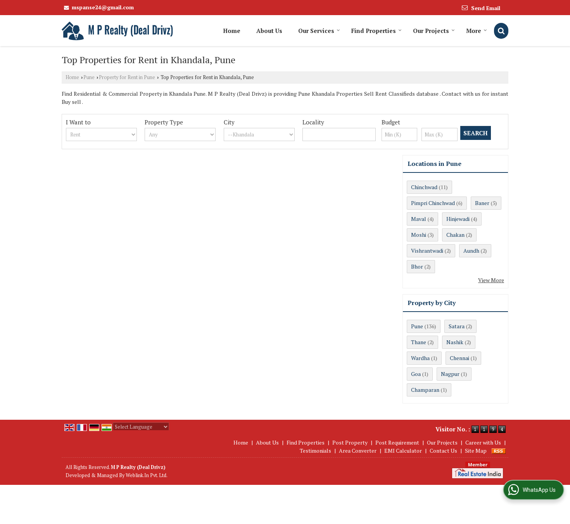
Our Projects (431, 30)
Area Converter (358, 450)
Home (231, 30)
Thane (418, 342)
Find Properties (373, 30)
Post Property (350, 442)
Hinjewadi (458, 218)
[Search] (501, 31)
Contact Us (443, 450)
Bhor (417, 266)
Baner (482, 203)
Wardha (420, 358)
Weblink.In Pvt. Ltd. (147, 475)
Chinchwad (424, 187)
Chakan (455, 234)
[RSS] (499, 450)
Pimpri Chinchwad (433, 203)
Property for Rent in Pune (127, 77)
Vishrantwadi (427, 250)
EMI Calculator (403, 450)
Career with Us (483, 442)
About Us (269, 30)
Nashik (454, 342)
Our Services (316, 30)
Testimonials (315, 450)
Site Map (476, 450)
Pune (89, 77)
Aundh (471, 250)
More (473, 30)
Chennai (459, 358)
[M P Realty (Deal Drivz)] (118, 30)
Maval (418, 218)
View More (491, 280)
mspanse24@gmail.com (103, 7)
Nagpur (450, 373)
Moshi (418, 234)
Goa (416, 373)
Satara (457, 326)
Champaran (425, 389)
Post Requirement (397, 442)
